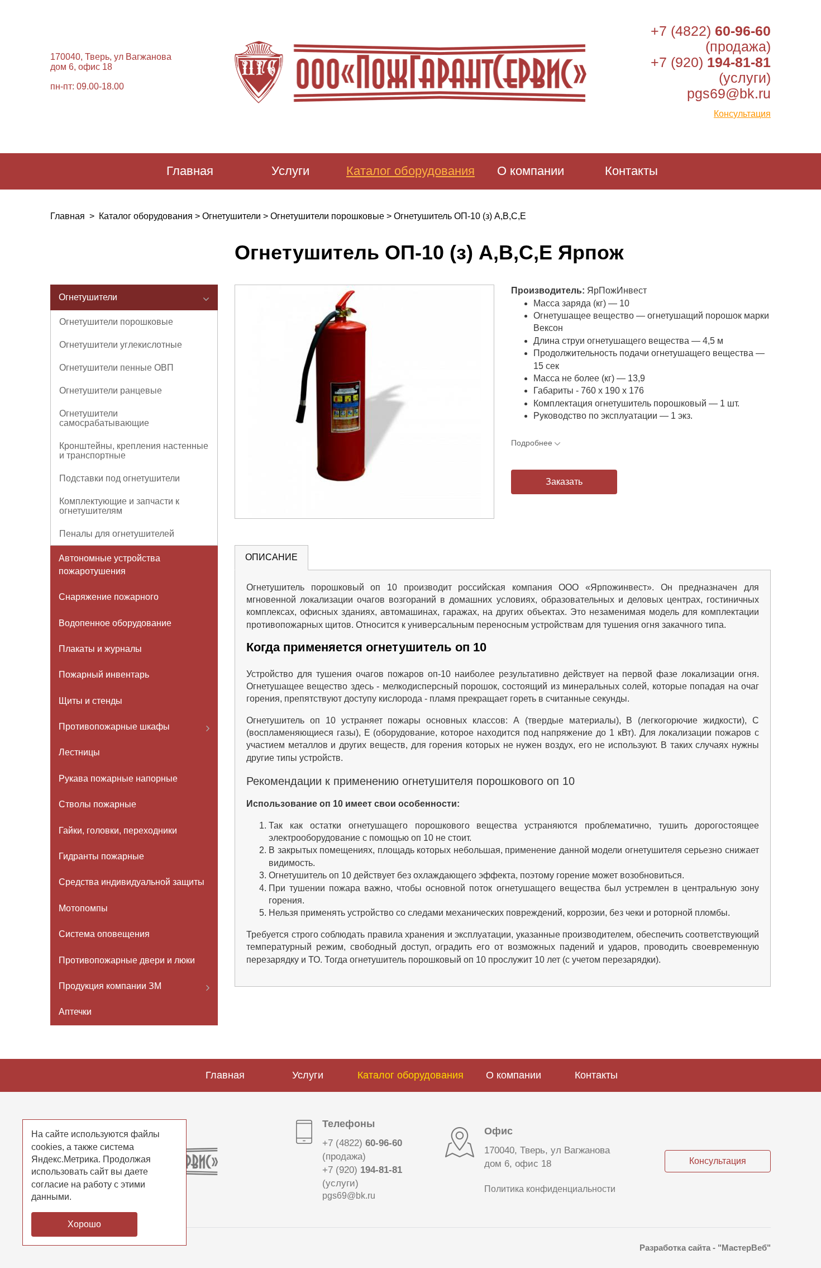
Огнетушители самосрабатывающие (104, 418)
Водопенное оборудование (115, 623)
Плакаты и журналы (100, 649)
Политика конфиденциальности (549, 1189)
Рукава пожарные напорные (118, 778)
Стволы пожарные (97, 804)
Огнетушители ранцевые (110, 390)
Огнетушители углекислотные (120, 344)
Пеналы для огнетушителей (116, 533)
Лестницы (79, 752)
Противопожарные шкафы (114, 726)
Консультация (742, 114)
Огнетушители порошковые (327, 216)
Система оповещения (104, 934)
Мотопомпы (83, 908)
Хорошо (84, 1224)
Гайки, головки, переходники (118, 830)
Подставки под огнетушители (119, 478)
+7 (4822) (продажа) (711, 38)
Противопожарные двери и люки (127, 960)
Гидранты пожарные (101, 856)
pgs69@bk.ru (729, 93)
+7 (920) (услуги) (362, 1177)
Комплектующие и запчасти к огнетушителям (119, 505)
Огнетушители (231, 216)
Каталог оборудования (410, 171)
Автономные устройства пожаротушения (109, 564)
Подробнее (531, 442)
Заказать (564, 481)
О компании (530, 171)
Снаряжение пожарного (109, 597)
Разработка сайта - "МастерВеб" (705, 1247)
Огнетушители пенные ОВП (116, 367)
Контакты (631, 171)
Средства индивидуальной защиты (131, 882)
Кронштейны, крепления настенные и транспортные (133, 450)
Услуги (290, 171)
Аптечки (75, 1011)
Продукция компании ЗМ (110, 986)
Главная (189, 171)
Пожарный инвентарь (104, 674)
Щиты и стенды (90, 701)
